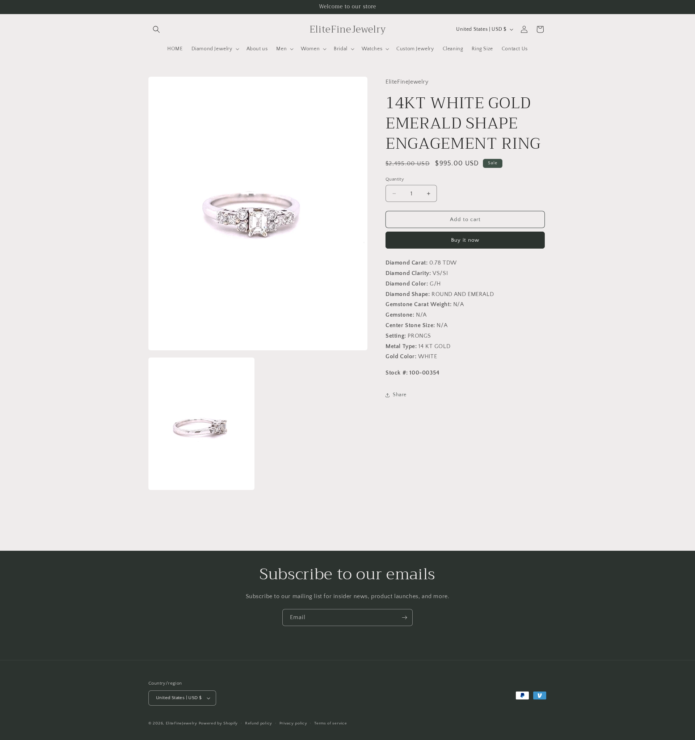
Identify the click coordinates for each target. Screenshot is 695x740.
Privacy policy (293, 723)
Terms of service (330, 723)
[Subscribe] (404, 617)
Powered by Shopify (218, 723)
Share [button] (400, 395)
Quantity (395, 179)
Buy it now (465, 240)
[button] (156, 29)
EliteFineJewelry (181, 723)
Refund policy (258, 723)
